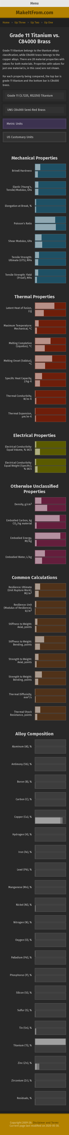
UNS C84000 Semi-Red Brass (26, 110)
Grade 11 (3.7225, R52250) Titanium (30, 95)
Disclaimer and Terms (46, 1122)
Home (6, 22)
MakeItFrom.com (34, 12)
